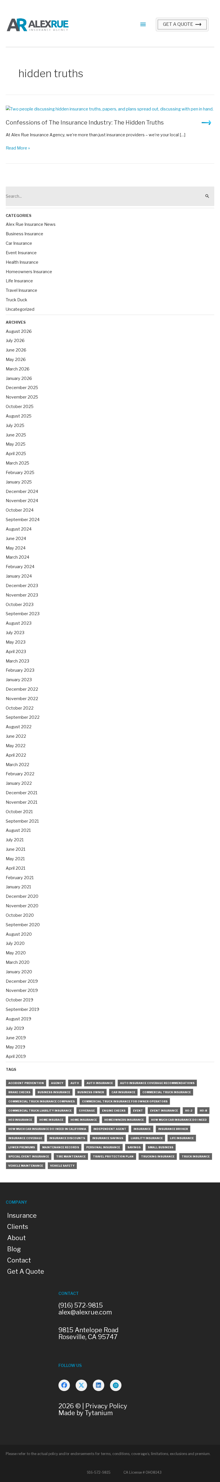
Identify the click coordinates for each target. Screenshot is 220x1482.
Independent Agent (109, 1129)
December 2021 (22, 792)
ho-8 (203, 1110)
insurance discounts (67, 1138)
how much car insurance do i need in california (47, 1129)
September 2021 (22, 821)
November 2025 (22, 397)
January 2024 (19, 576)
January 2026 (19, 378)
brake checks (19, 1092)
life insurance (182, 1138)
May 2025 (15, 444)
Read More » (18, 148)
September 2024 (23, 519)
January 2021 (18, 886)
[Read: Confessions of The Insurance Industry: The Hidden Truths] (109, 108)
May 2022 (15, 745)
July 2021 (15, 839)
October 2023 (20, 604)
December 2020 (22, 896)
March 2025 (17, 463)
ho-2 (188, 1110)
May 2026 (16, 359)
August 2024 (19, 529)
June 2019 (16, 1037)
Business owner (90, 1092)
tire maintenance (71, 1156)
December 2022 (22, 689)
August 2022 (19, 726)
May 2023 (15, 642)
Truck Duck (16, 299)
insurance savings (107, 1138)
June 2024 (16, 538)
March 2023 (17, 661)
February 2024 (20, 566)
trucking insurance (157, 1156)
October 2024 (20, 510)
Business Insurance (24, 233)
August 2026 (19, 331)
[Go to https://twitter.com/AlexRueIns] (81, 1385)
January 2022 (19, 783)
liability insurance (147, 1138)
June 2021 (15, 849)
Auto (74, 1083)
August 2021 (18, 830)
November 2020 (22, 905)
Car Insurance (19, 243)
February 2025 (20, 472)
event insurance (164, 1110)
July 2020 (15, 943)
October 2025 (20, 406)
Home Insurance (83, 1119)
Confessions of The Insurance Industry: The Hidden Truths (85, 122)
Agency (57, 1083)
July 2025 (15, 425)
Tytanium (99, 1413)
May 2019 (15, 1047)
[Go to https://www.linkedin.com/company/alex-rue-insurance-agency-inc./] (98, 1385)
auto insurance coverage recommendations (157, 1083)
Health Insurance (22, 262)
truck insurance (196, 1156)
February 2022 (20, 773)
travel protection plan (113, 1156)
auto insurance (100, 1083)
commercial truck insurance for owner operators (125, 1101)
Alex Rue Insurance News (31, 224)
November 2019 (22, 990)
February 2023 (20, 670)
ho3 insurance (20, 1119)
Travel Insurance (21, 290)
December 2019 (22, 981)
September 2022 (23, 717)
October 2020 (20, 915)
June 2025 (16, 435)
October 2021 (19, 811)
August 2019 (18, 1018)
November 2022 (22, 698)
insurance (142, 1129)
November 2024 (22, 500)
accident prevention (26, 1083)
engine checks (113, 1110)
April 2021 (15, 868)
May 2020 (16, 952)
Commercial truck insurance (166, 1092)
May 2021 (15, 858)
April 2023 (16, 651)
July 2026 (15, 340)
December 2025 (22, 387)
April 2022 (16, 755)
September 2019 (22, 1009)
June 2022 (16, 736)
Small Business (160, 1147)
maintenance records (60, 1147)
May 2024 (15, 548)
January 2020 (19, 971)
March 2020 (18, 962)
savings (134, 1147)
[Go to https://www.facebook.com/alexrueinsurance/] (64, 1385)
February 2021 (20, 877)
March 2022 (17, 764)
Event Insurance (21, 252)
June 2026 (16, 350)
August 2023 (19, 623)
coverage (87, 1110)
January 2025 (19, 482)
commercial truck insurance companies (41, 1101)
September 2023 (23, 613)
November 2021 (22, 802)
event (138, 1110)
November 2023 (22, 595)
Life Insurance (19, 280)
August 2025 (19, 416)
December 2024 (22, 491)
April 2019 (16, 1056)
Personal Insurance (103, 1147)
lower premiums (21, 1147)
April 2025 (16, 453)
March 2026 (18, 369)
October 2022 (20, 708)
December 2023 (22, 585)
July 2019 (15, 1028)
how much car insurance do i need (179, 1119)
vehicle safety (62, 1165)
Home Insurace (51, 1119)
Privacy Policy (106, 1406)
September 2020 (23, 924)
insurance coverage (25, 1138)
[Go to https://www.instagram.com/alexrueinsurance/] (115, 1385)
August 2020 (19, 934)
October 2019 (19, 1000)
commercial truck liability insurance (40, 1110)
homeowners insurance (124, 1119)
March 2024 (17, 557)
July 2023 (15, 632)
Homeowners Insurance (29, 271)
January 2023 (19, 679)
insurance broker (173, 1129)
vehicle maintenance (25, 1165)
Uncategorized (20, 309)
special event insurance (28, 1156)
